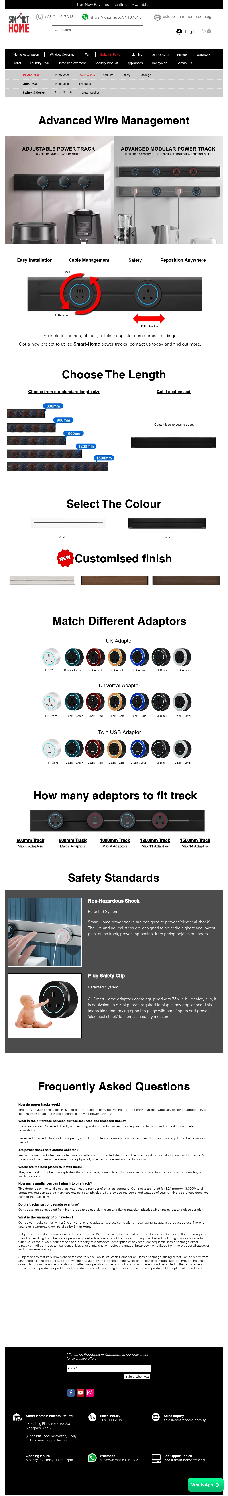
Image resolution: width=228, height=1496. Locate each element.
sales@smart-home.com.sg (187, 16)
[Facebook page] (71, 1393)
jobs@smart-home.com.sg (184, 1460)
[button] (207, 31)
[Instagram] (90, 1393)
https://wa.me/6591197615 (116, 17)
